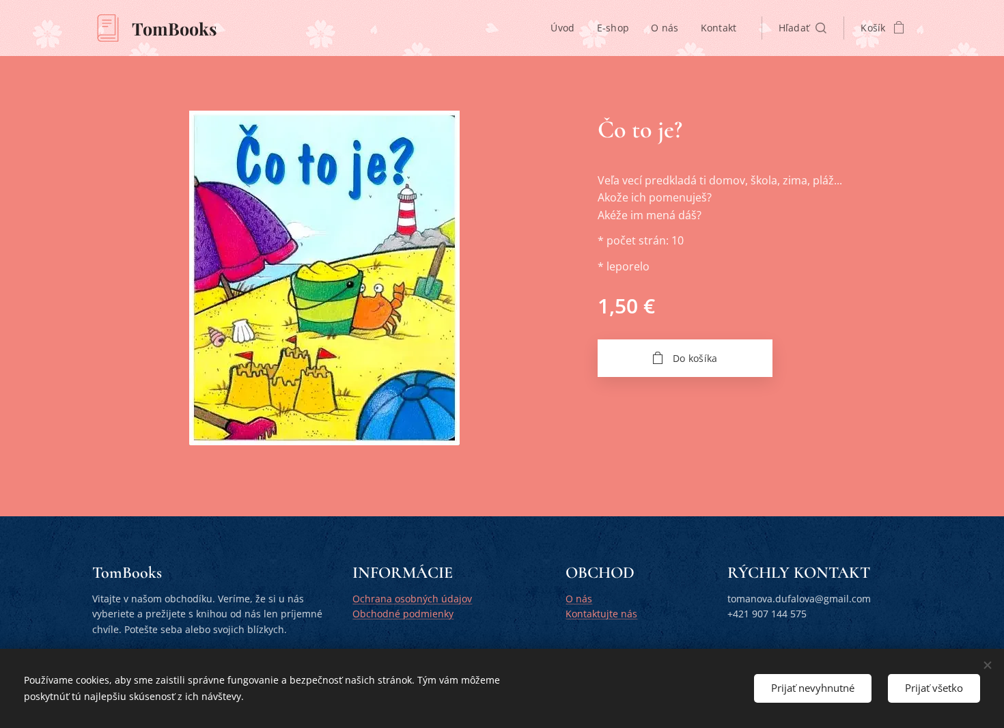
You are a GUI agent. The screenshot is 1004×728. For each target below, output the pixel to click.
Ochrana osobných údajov (412, 598)
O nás (579, 598)
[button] (803, 28)
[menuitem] (566, 28)
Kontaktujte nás (601, 613)
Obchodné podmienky (403, 613)
